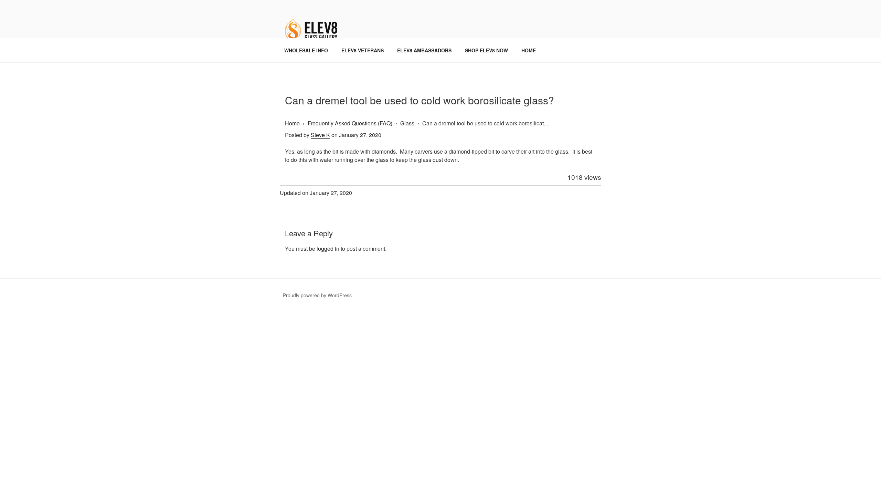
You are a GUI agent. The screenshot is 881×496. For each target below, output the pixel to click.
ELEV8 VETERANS (362, 50)
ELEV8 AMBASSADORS (424, 50)
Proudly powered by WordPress (317, 295)
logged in (328, 248)
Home (292, 123)
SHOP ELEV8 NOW (486, 50)
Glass (408, 123)
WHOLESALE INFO (306, 50)
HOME (528, 50)
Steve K (320, 135)
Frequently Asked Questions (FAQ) (350, 123)
